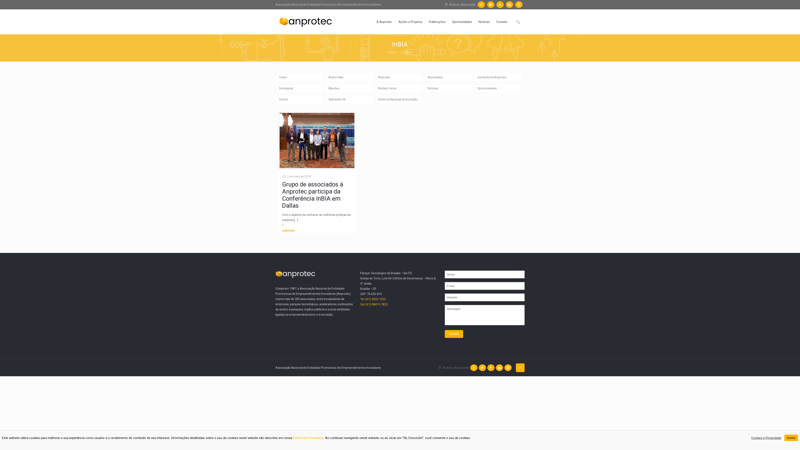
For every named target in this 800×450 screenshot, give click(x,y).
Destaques (286, 88)
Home (392, 52)
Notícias (433, 88)
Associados (435, 77)
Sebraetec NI (337, 99)
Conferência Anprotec (491, 77)
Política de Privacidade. (309, 438)
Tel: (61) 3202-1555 (373, 299)
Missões (334, 88)
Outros (283, 99)
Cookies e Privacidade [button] (766, 438)
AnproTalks (336, 77)
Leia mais (288, 230)
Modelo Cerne (387, 88)
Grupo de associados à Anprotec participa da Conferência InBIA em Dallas (312, 195)
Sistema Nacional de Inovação (398, 99)
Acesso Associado (462, 4)
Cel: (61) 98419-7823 (374, 304)
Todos (283, 77)
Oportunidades (487, 88)
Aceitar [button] (791, 437)
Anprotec (384, 77)
